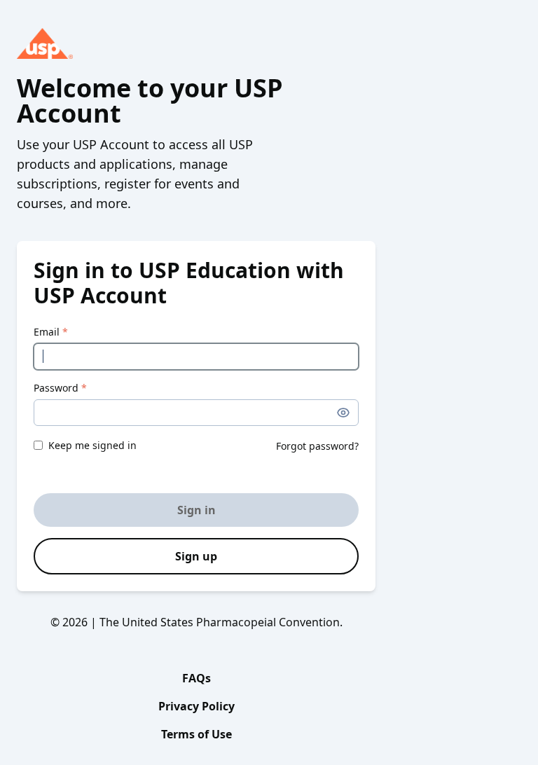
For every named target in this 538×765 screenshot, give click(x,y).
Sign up (196, 556)
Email (51, 331)
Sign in (196, 510)
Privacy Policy (196, 706)
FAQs (196, 678)
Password (60, 387)
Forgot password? (317, 446)
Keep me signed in (92, 445)
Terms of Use (196, 734)
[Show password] (343, 413)
